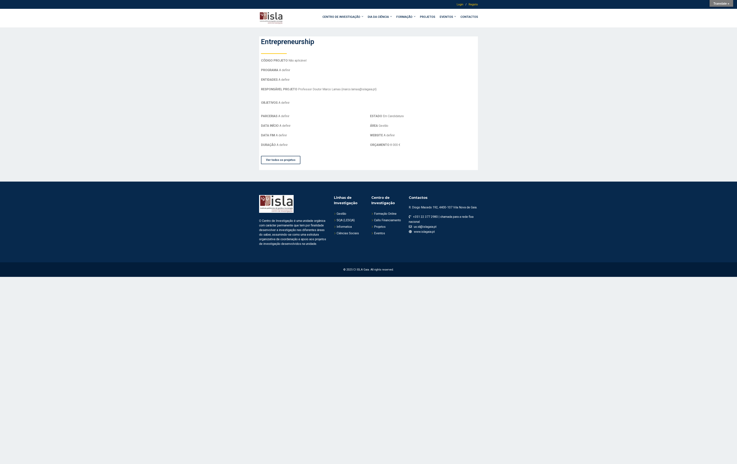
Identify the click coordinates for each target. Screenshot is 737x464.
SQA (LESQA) (346, 220)
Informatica (344, 227)
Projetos (427, 17)
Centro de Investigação (341, 17)
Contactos (469, 17)
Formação (404, 17)
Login (460, 4)
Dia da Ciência (378, 17)
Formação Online (385, 214)
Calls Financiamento (387, 220)
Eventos (446, 17)
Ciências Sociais (348, 233)
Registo (473, 4)
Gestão (341, 214)
